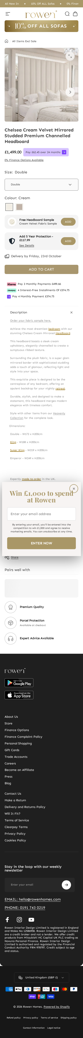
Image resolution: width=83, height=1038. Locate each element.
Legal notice (53, 1027)
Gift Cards (12, 750)
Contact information (33, 1027)
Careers (10, 763)
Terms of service (49, 1017)
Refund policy (14, 1017)
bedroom (54, 328)
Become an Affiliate (19, 770)
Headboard (63, 333)
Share (14, 557)
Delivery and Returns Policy (25, 807)
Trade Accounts (16, 757)
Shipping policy (69, 1017)
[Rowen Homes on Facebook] (7, 919)
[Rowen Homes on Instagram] (19, 919)
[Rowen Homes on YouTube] (31, 919)
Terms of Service (17, 820)
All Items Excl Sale (24, 41)
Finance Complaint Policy (23, 737)
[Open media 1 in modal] (70, 56)
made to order (31, 479)
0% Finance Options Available (24, 160)
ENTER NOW (41, 543)
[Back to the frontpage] (6, 41)
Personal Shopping (18, 743)
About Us (11, 717)
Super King (17, 450)
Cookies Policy (15, 840)
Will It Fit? (12, 814)
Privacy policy (30, 1017)
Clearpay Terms (16, 827)
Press (8, 776)
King (13, 442)
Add (68, 221)
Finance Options (17, 730)
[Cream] (9, 208)
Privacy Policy (15, 834)
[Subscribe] (66, 884)
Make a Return (15, 800)
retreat (60, 388)
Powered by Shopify (57, 1006)
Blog (8, 783)
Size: (16, 172)
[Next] (70, 92)
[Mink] (19, 208)
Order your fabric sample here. (30, 320)
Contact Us (13, 794)
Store (8, 723)
